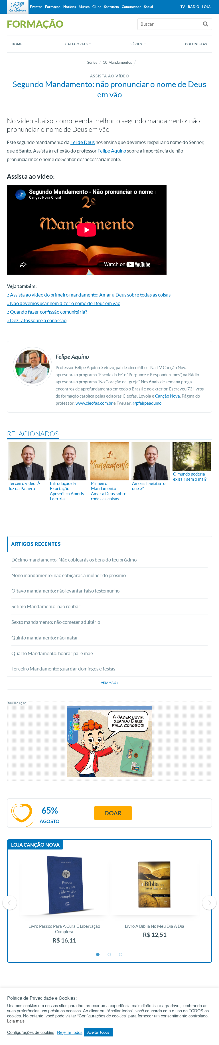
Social (148, 7)
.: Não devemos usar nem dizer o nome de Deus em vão (63, 303)
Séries (92, 62)
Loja (206, 7)
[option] (64, 903)
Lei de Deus (82, 142)
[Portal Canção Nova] (18, 7)
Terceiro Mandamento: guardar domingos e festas (63, 668)
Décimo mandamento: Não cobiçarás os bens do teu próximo (74, 559)
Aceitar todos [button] (98, 1032)
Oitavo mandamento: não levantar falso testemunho (65, 590)
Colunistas (196, 44)
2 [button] (109, 955)
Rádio (193, 7)
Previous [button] (10, 903)
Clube (96, 7)
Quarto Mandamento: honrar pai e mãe (52, 653)
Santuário (111, 7)
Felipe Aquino (112, 150)
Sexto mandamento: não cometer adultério (55, 622)
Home (17, 44)
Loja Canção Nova (35, 844)
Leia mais (16, 1020)
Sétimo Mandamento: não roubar (45, 606)
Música (84, 7)
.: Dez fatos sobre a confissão (36, 320)
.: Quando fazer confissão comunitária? (47, 311)
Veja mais (109, 682)
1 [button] (98, 955)
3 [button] (121, 955)
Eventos (36, 7)
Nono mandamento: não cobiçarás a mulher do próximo (68, 575)
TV (183, 7)
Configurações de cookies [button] (30, 1032)
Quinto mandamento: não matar (44, 637)
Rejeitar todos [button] (69, 1032)
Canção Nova (167, 396)
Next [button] (209, 903)
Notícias (69, 7)
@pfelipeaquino (147, 403)
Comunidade (131, 7)
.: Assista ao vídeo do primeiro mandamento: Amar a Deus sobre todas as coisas (89, 294)
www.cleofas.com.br (94, 403)
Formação (52, 7)
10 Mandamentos (117, 62)
